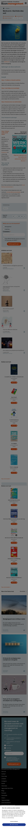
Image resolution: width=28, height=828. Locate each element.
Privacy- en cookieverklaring (8, 817)
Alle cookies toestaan (14, 824)
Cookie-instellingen (14, 821)
